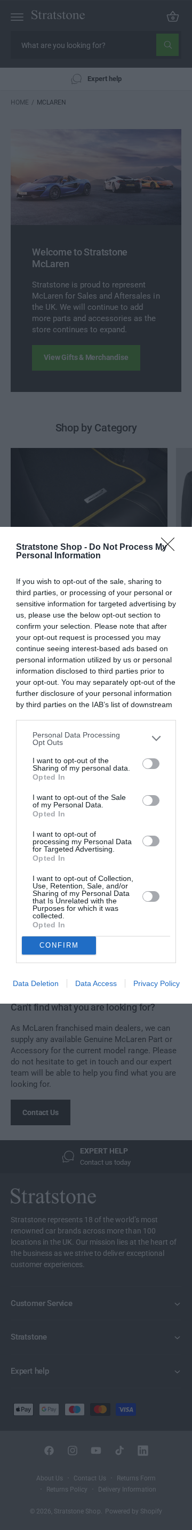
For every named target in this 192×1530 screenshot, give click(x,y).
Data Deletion (36, 983)
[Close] (171, 548)
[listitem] (96, 738)
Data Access (96, 983)
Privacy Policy (156, 983)
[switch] (150, 763)
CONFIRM (59, 945)
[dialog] (96, 765)
